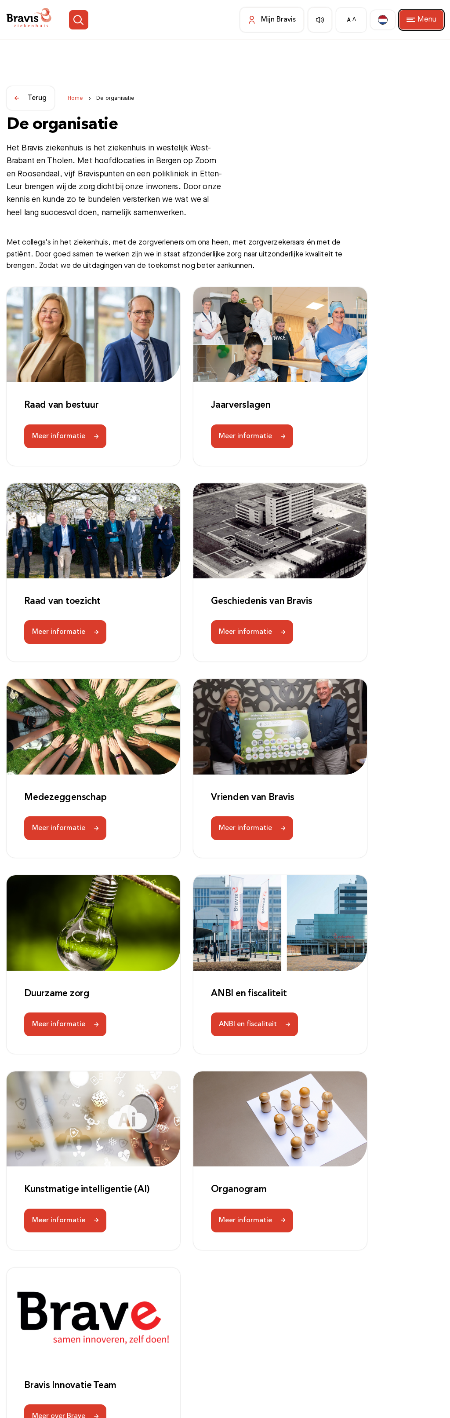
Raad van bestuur (61, 405)
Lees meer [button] (72, 1398)
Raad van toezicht (62, 601)
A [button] (345, 20)
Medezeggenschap (65, 797)
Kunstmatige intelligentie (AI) (86, 1189)
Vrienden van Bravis (252, 797)
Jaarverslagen (241, 405)
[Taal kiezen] (379, 20)
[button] (92, 20)
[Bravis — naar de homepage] (34, 20)
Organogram (239, 1189)
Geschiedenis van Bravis (261, 601)
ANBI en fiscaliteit (249, 993)
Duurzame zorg (57, 993)
